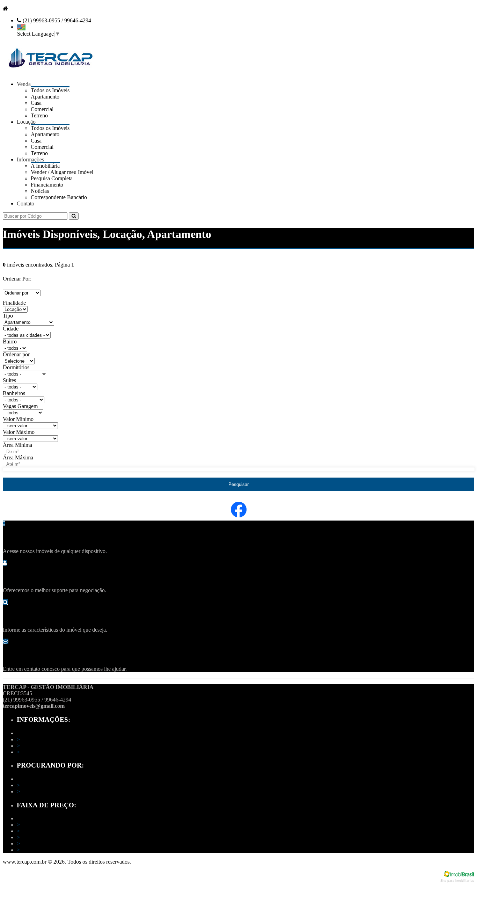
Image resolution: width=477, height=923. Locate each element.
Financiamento (47, 185)
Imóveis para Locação (43, 791)
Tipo (8, 316)
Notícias (40, 191)
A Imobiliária (33, 739)
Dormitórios (16, 367)
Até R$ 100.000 (37, 825)
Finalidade (14, 303)
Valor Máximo (19, 432)
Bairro (10, 341)
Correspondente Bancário (59, 197)
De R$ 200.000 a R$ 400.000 (52, 837)
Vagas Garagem (20, 406)
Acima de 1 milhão (40, 850)
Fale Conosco (34, 752)
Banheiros (14, 393)
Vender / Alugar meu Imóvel (50, 746)
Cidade (11, 329)
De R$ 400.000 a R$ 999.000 (52, 843)
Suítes (9, 380)
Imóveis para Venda (41, 785)
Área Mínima (17, 445)
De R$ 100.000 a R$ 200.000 (52, 831)
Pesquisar (238, 484)
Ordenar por (16, 354)
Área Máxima (18, 457)
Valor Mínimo (18, 419)
